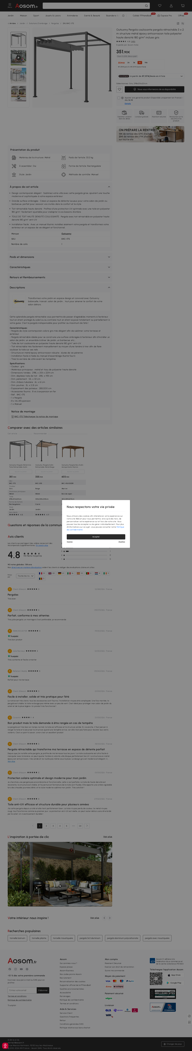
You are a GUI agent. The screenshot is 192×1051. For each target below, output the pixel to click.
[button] (5, 1046)
